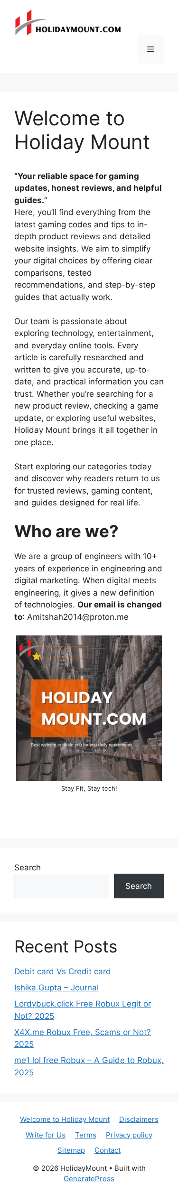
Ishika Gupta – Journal (56, 987)
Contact (107, 1150)
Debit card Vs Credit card (62, 971)
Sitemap (71, 1150)
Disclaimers (139, 1119)
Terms (85, 1134)
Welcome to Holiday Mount (65, 1119)
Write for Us (46, 1134)
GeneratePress (89, 1178)
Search (27, 867)
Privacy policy (129, 1134)
